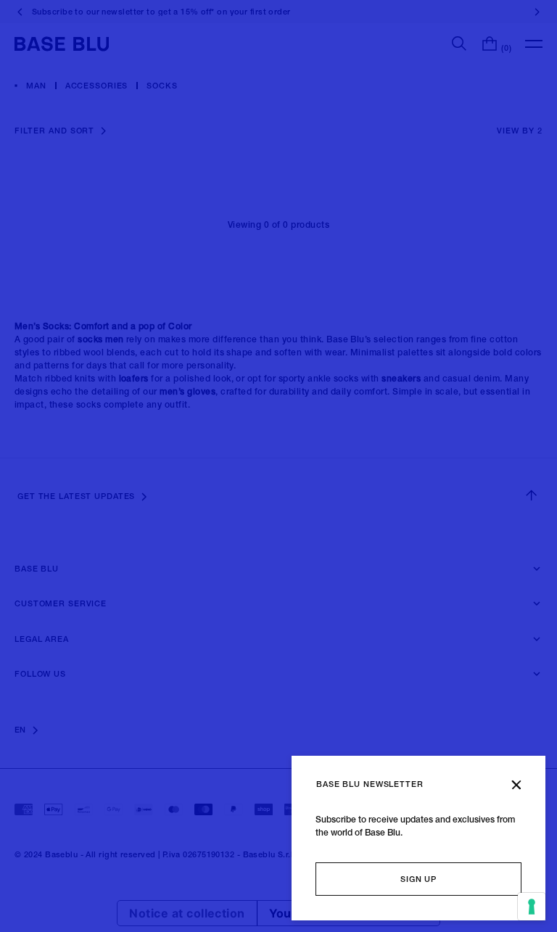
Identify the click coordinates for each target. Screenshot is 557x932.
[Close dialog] (516, 785)
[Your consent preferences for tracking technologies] (531, 906)
